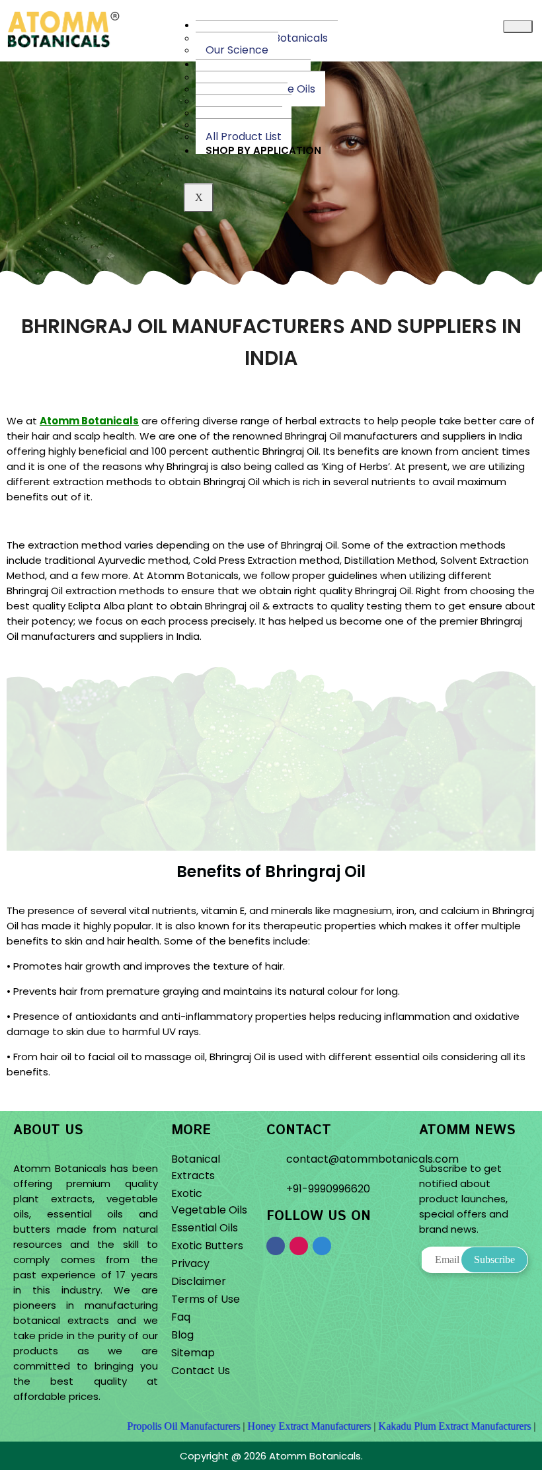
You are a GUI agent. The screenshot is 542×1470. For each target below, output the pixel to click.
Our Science (237, 50)
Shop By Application (263, 150)
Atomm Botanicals (89, 421)
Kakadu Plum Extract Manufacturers (415, 1426)
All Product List (244, 136)
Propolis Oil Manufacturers (144, 1426)
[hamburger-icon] (518, 26)
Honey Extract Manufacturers (270, 1426)
